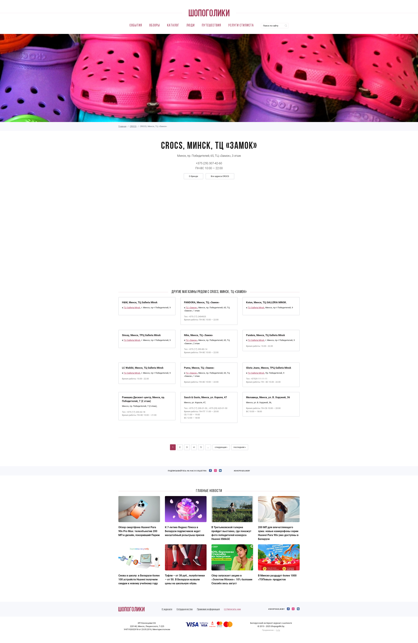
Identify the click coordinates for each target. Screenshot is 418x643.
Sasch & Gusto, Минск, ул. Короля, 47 (205, 397)
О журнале (167, 609)
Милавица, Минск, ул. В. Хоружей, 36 (268, 397)
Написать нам (233, 609)
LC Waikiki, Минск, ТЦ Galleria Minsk (142, 367)
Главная (122, 126)
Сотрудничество (185, 609)
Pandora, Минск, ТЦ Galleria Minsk (265, 335)
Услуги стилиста (241, 25)
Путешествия (211, 25)
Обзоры (154, 25)
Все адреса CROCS (220, 176)
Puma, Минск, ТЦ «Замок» (199, 367)
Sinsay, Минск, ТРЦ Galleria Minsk (141, 335)
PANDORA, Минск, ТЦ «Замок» (201, 302)
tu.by (278, 630)
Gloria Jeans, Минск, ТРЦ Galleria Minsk (268, 367)
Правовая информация (208, 609)
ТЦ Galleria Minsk (132, 307)
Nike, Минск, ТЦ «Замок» (198, 335)
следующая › (221, 447)
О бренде (193, 176)
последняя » (239, 447)
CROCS (133, 126)
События (135, 25)
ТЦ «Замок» (191, 307)
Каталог (173, 25)
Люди (190, 25)
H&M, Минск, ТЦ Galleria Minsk (139, 302)
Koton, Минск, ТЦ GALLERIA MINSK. (266, 302)
